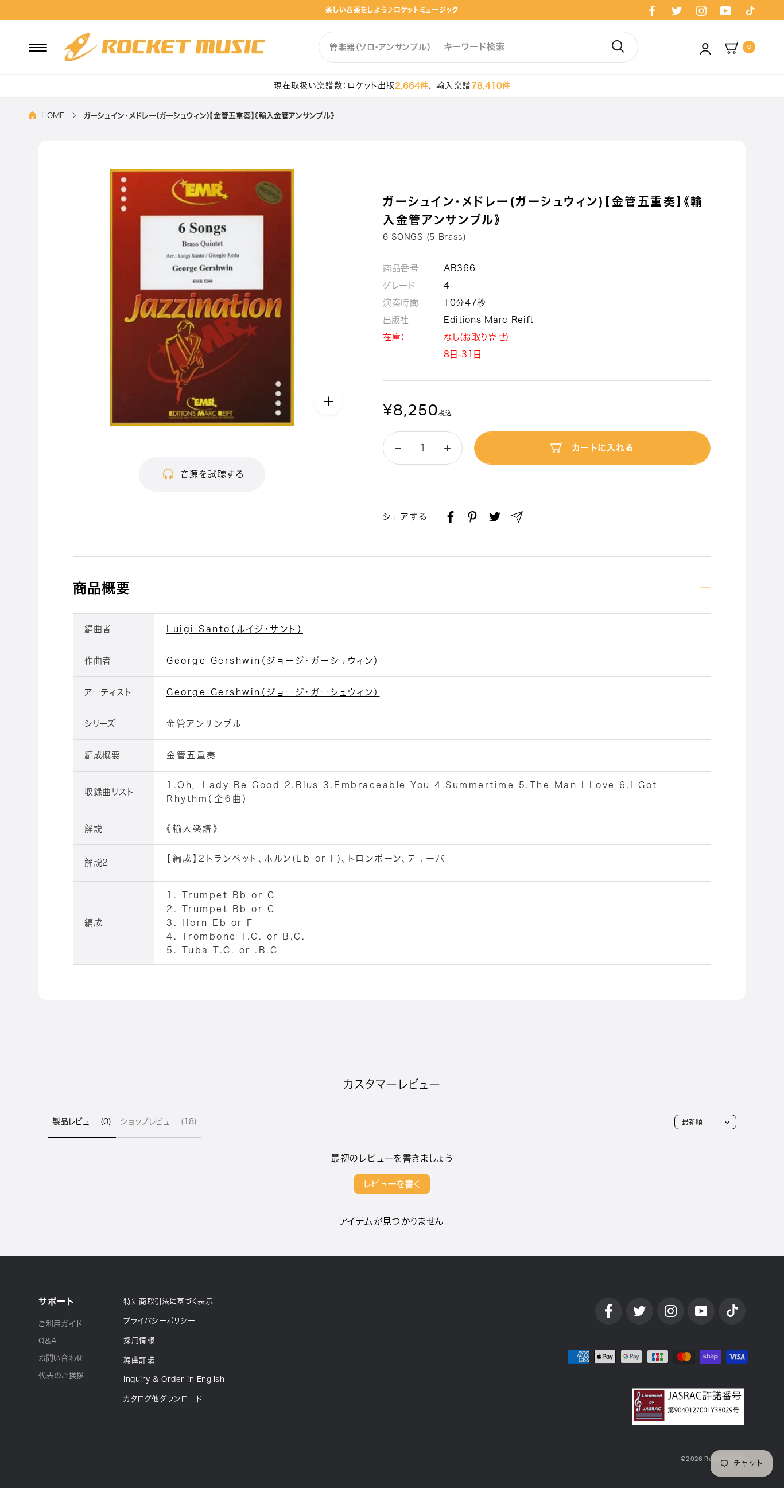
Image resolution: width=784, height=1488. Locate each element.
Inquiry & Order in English (173, 1379)
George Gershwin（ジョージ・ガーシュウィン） (273, 660)
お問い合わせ (60, 1358)
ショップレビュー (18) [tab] (159, 1121)
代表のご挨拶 (61, 1375)
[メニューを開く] (38, 47)
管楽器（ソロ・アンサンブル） (380, 47)
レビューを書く (392, 1184)
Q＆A (47, 1341)
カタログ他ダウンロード (163, 1399)
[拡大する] (328, 400)
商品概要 (101, 588)
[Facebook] (652, 10)
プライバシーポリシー (159, 1321)
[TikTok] (750, 10)
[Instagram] (701, 10)
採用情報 (138, 1340)
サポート (56, 1301)
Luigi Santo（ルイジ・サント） (234, 629)
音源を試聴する (212, 474)
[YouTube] (725, 10)
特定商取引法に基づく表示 (168, 1301)
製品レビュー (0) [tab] (81, 1121)
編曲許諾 (138, 1360)
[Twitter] (677, 10)
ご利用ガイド (60, 1323)
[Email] (517, 517)
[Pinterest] (472, 517)
